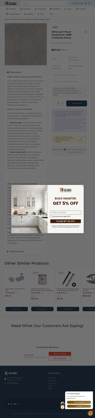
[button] (90, 413)
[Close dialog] (83, 185)
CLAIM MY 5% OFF (65, 221)
